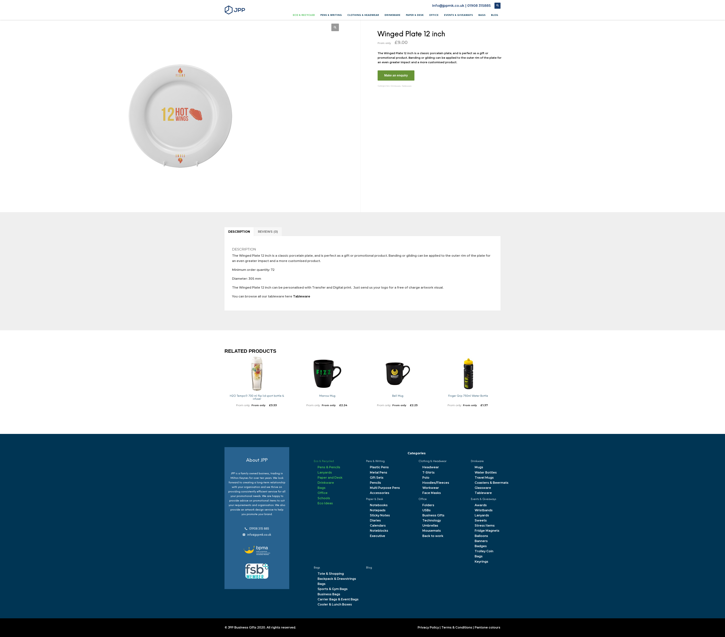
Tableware (407, 86)
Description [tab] (239, 231)
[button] (335, 27)
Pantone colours (487, 627)
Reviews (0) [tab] (268, 231)
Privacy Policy (428, 627)
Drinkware (396, 86)
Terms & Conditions (456, 627)
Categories (417, 453)
